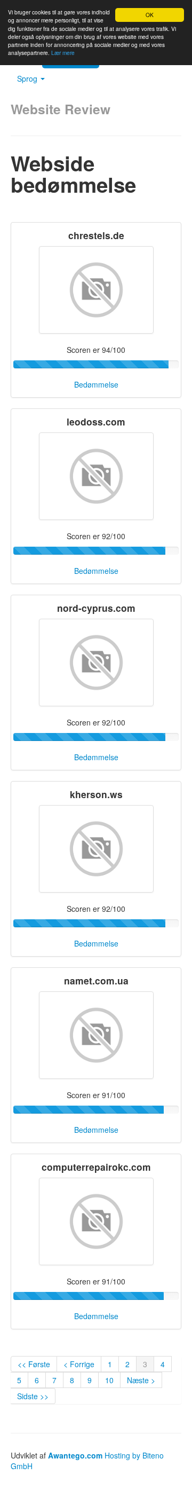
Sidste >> (33, 1396)
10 (109, 1380)
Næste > (141, 1380)
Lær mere (63, 53)
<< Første (34, 1364)
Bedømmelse (96, 384)
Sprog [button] (28, 78)
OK (150, 15)
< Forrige (78, 1364)
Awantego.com (75, 1455)
